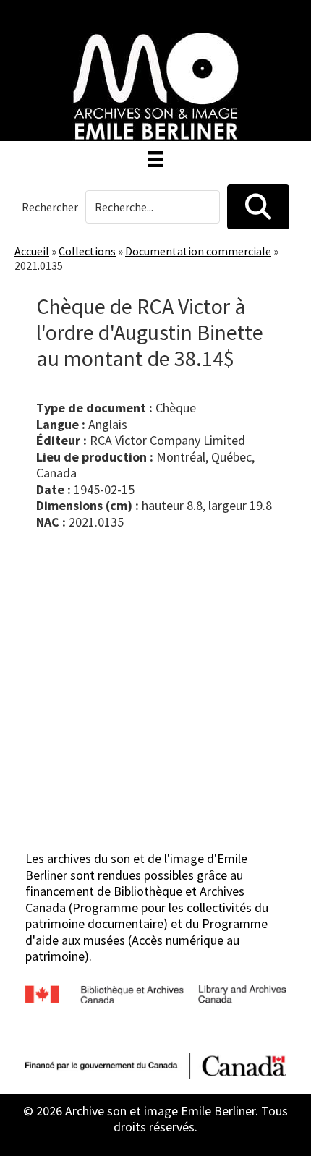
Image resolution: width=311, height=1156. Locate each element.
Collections (87, 251)
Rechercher (50, 207)
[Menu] (155, 159)
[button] (258, 206)
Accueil (31, 251)
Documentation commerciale (198, 251)
